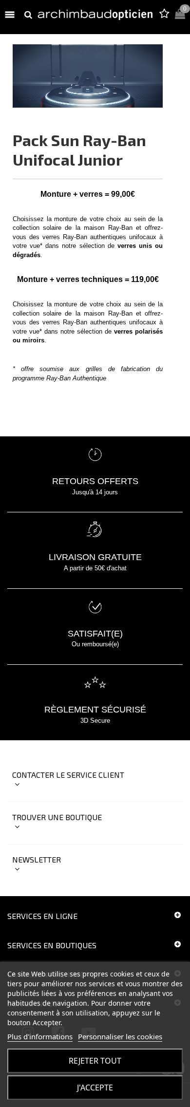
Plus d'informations (40, 1036)
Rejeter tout (95, 1060)
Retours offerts (95, 481)
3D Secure (95, 720)
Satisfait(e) (95, 633)
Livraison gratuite (95, 557)
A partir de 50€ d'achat (95, 568)
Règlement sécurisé (95, 709)
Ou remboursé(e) (95, 644)
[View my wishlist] (164, 15)
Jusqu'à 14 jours (95, 492)
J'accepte (95, 1087)
